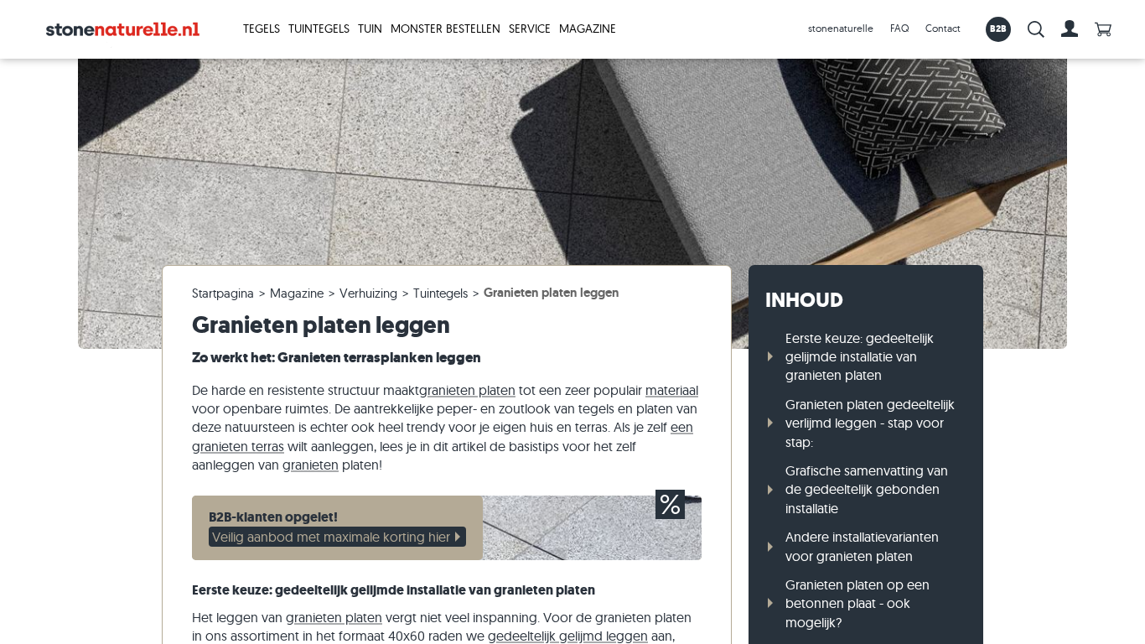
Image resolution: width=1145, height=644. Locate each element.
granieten (310, 464)
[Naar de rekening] (1069, 29)
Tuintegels (319, 28)
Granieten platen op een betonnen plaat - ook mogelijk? (857, 603)
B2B (999, 28)
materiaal (671, 390)
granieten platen (467, 390)
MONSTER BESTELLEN (445, 28)
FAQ (899, 28)
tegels (261, 28)
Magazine (587, 28)
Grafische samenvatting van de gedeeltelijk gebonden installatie (866, 489)
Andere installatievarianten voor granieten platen (862, 546)
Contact (943, 28)
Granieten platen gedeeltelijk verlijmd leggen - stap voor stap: (870, 423)
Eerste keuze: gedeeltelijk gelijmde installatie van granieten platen (859, 357)
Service (530, 28)
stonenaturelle (840, 28)
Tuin (370, 28)
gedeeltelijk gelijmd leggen (568, 635)
